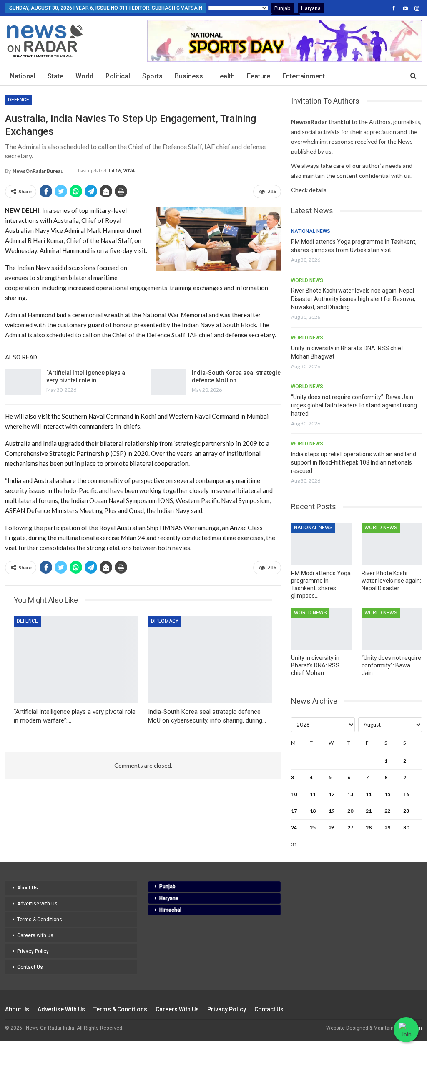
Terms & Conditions (39, 919)
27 (350, 827)
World (84, 76)
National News (310, 231)
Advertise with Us (37, 904)
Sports (152, 76)
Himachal (170, 910)
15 (387, 794)
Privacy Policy (33, 951)
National (22, 76)
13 (350, 794)
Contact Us (30, 967)
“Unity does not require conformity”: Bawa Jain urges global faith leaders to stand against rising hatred (354, 405)
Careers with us (35, 935)
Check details (309, 189)
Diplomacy (164, 621)
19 (331, 811)
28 (369, 827)
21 (369, 811)
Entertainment (303, 76)
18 (313, 811)
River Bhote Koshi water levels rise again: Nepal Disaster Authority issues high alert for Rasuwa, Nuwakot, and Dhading (353, 299)
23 (406, 811)
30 (406, 827)
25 (313, 827)
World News (307, 280)
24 (294, 827)
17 (294, 811)
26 (331, 827)
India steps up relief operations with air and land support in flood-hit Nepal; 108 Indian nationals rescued (353, 462)
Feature (258, 76)
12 (331, 794)
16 (406, 794)
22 (387, 811)
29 (387, 827)
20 (350, 811)
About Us (27, 888)
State (55, 76)
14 (369, 794)
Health (225, 76)
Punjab (282, 8)
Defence (18, 100)
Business (189, 76)
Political (117, 76)
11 (313, 794)
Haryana (311, 8)
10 (294, 794)
